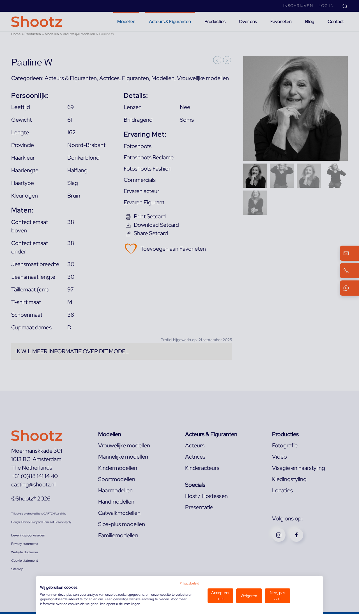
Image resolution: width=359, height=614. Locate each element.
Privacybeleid (189, 583)
